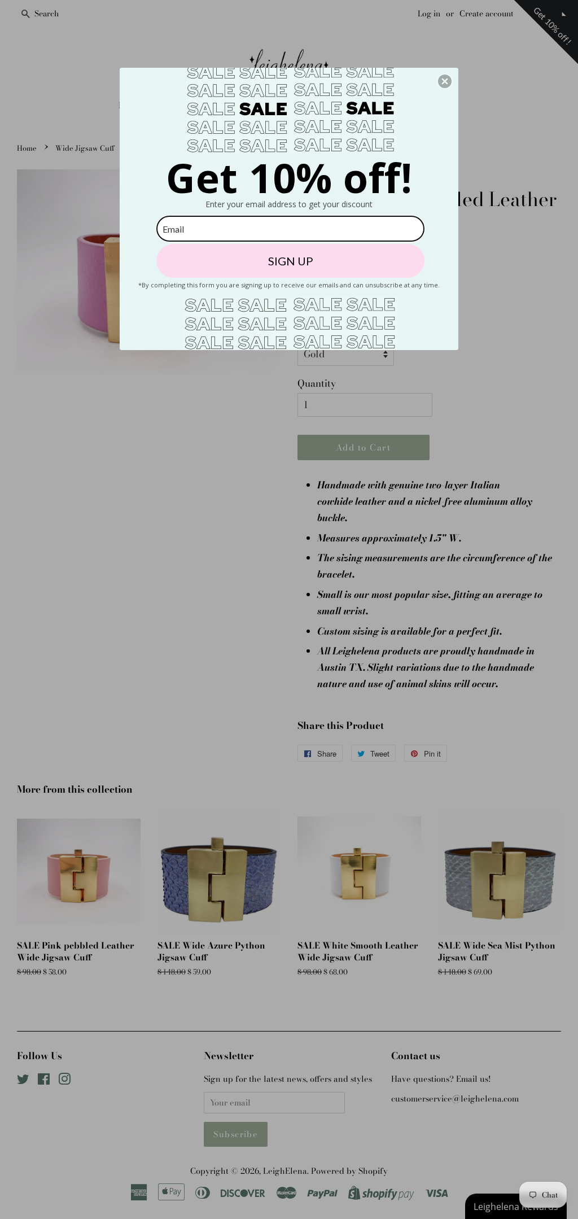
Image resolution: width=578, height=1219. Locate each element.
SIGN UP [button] (290, 261)
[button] (445, 81)
